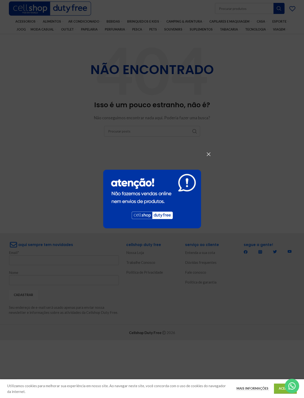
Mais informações (252, 388)
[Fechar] (209, 154)
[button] (292, 386)
